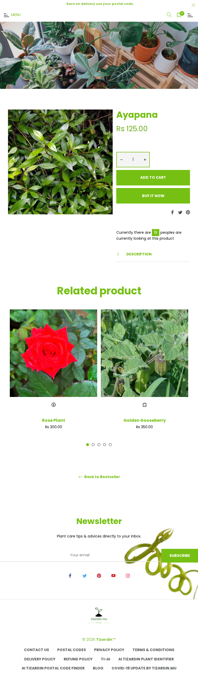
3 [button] (98, 444)
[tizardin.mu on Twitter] (84, 575)
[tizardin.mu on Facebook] (70, 575)
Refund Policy (78, 659)
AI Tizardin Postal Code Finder (53, 668)
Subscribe (179, 555)
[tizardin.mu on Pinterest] (99, 575)
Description (139, 254)
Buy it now (153, 195)
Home (88, 55)
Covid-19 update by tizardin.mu (144, 668)
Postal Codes (71, 649)
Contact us (36, 649)
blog (98, 668)
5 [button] (110, 444)
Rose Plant (53, 420)
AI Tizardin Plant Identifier (146, 659)
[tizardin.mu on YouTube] (113, 575)
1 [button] (87, 444)
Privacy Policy (109, 649)
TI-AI (105, 659)
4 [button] (104, 444)
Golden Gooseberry (144, 420)
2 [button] (93, 444)
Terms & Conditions (153, 649)
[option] (53, 377)
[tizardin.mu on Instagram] (128, 575)
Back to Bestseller (102, 477)
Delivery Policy (39, 659)
